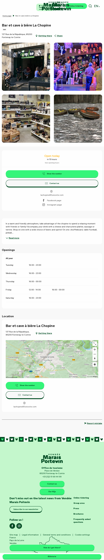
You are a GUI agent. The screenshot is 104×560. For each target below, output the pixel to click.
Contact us (52, 484)
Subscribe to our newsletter (25, 509)
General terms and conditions (57, 535)
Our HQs (52, 491)
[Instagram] (19, 527)
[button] (90, 6)
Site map (14, 535)
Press (76, 508)
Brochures (78, 514)
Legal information (30, 535)
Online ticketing (81, 498)
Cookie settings (82, 535)
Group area (78, 503)
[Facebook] (12, 527)
